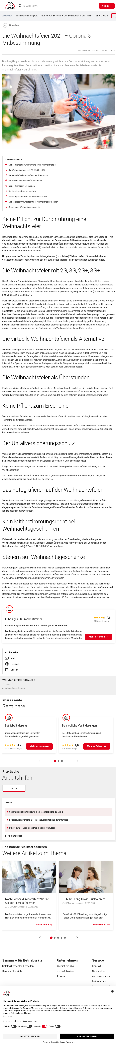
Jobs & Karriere (65, 971)
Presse (61, 976)
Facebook (15, 664)
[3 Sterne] (8, 684)
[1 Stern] (3, 684)
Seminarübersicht (12, 971)
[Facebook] (8, 663)
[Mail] (8, 657)
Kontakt (96, 966)
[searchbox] (47, 6)
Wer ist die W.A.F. (66, 966)
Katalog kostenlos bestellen (18, 966)
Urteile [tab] (14, 788)
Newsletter (98, 971)
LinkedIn (14, 670)
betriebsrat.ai (99, 981)
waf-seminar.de (101, 976)
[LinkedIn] (8, 668)
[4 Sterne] (10, 684)
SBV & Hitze (102, 15)
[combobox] (47, 6)
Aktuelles (7, 15)
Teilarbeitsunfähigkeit (27, 15)
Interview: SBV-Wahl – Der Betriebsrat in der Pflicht (66, 15)
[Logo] (10, 5)
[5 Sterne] (12, 684)
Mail (13, 658)
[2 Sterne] (6, 684)
